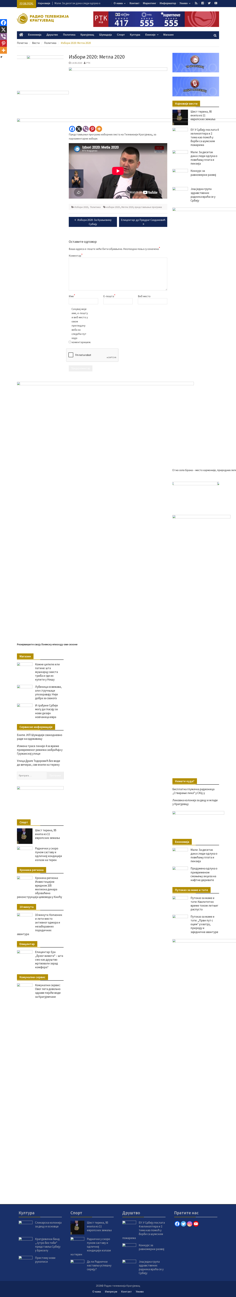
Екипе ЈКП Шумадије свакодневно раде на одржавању (39, 737)
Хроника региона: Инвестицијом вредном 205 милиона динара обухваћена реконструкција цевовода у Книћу (39, 887)
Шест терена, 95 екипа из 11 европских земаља (203, 115)
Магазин (168, 34)
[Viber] (86, 129)
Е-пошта (109, 296)
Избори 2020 (81, 207)
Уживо (184, 3)
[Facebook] (72, 129)
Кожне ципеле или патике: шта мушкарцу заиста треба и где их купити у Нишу (47, 671)
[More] (99, 129)
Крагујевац (87, 34)
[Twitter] (183, 1224)
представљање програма (148, 207)
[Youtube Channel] (196, 1224)
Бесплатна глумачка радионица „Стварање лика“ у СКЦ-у (193, 791)
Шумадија (105, 34)
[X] (79, 129)
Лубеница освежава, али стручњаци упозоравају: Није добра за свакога (48, 692)
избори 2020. (113, 207)
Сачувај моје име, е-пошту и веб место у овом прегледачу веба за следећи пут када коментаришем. (80, 325)
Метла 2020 (127, 207)
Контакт (134, 3)
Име (72, 296)
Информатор (168, 3)
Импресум (111, 1291)
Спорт (121, 34)
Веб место (144, 296)
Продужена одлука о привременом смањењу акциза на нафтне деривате (204, 874)
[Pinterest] (92, 129)
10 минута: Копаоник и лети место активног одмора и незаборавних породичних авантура (39, 924)
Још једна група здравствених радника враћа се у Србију (151, 1267)
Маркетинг (149, 3)
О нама (118, 3)
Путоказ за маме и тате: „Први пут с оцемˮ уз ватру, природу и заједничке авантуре (204, 924)
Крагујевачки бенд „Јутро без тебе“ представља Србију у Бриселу (47, 1244)
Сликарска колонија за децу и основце (48, 1224)
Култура (135, 34)
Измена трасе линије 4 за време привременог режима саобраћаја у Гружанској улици (40, 749)
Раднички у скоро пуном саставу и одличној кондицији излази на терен (48, 854)
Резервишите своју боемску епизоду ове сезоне (47, 644)
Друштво (52, 34)
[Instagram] (189, 1224)
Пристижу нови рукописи (45, 1260)
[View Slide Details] (195, 495)
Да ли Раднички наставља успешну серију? (99, 1265)
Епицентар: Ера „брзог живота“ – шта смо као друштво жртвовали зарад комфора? (49, 959)
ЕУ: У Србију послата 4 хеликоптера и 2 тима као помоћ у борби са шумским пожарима (143, 1230)
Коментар (76, 255)
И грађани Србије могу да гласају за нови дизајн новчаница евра (46, 711)
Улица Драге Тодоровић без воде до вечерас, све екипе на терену (38, 763)
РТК (88, 62)
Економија (34, 34)
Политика (69, 34)
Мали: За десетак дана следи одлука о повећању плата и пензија (204, 855)
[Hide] (1, 57)
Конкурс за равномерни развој (73, 3)
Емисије (150, 34)
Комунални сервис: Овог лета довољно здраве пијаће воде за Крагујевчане (48, 990)
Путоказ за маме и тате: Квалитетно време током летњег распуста (204, 903)
